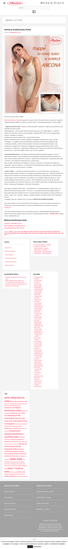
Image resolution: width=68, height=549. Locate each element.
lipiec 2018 (37, 327)
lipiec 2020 (37, 294)
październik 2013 (38, 376)
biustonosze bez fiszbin (39, 231)
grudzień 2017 (37, 331)
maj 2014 (36, 371)
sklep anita (16, 458)
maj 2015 (36, 358)
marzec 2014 (37, 372)
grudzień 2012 (37, 386)
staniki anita (21, 472)
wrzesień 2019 (38, 308)
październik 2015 (38, 353)
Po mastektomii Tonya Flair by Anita (14, 282)
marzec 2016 (37, 346)
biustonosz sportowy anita (17, 441)
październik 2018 (38, 325)
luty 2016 (36, 348)
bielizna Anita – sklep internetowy (42, 251)
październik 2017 (38, 332)
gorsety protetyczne (14, 454)
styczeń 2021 (37, 284)
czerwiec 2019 (38, 313)
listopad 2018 (37, 324)
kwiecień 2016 (38, 345)
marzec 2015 (37, 362)
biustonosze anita (28, 231)
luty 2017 (36, 339)
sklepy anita (22, 463)
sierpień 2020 (37, 292)
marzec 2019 (37, 318)
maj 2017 (36, 336)
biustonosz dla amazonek (20, 403)
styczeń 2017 (37, 341)
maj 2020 (36, 298)
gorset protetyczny (14, 444)
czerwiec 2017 (38, 334)
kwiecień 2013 (38, 381)
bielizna (11, 231)
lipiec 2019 (37, 312)
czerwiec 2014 (38, 369)
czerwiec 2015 (38, 357)
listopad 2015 (37, 351)
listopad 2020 (37, 287)
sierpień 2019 (37, 310)
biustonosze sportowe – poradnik (42, 244)
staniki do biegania (9, 474)
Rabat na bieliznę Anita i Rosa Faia (14, 280)
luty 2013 (36, 384)
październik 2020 (38, 289)
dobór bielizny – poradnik (40, 250)
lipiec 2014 (37, 367)
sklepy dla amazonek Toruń (11, 465)
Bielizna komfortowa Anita (11, 120)
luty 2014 (36, 374)
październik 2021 (38, 277)
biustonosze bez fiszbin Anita (52, 231)
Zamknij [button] (30, 546)
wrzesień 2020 (38, 291)
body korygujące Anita (25, 233)
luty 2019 (36, 320)
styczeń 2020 (37, 303)
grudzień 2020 (37, 286)
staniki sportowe (10, 476)
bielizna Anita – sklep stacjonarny (42, 253)
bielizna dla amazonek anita (18, 401)
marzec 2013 (37, 383)
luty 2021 (36, 282)
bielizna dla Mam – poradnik (41, 248)
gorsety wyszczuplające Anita (39, 233)
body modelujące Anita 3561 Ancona (14, 225)
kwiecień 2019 (38, 317)
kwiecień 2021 (38, 280)
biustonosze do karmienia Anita (13, 426)
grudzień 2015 (37, 350)
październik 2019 (38, 306)
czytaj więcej (37, 546)
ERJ (20, 32)
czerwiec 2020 (38, 296)
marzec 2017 (37, 338)
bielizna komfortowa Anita (17, 29)
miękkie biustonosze (20, 456)
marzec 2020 (37, 299)
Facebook (34, 11)
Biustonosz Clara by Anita (12, 286)
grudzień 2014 (37, 364)
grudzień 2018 (37, 322)
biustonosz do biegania (12, 408)
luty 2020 (36, 301)
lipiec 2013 (37, 377)
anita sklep (20, 231)
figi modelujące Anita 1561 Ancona (14, 228)
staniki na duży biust (20, 474)
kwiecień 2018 (38, 329)
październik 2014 (38, 365)
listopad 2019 (37, 305)
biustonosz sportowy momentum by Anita (16, 284)
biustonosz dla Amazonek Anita (12, 405)
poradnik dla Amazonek (40, 246)
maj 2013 (36, 379)
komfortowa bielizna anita (53, 233)
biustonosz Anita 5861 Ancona (13, 223)
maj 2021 (36, 279)
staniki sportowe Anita (21, 476)
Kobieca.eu (7, 207)
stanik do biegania (13, 472)
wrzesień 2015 (38, 355)
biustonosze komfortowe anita (11, 233)
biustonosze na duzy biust (12, 428)
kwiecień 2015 (38, 360)
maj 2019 (36, 315)
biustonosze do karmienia (21, 424)
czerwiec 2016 (38, 343)
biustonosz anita (8, 403)
